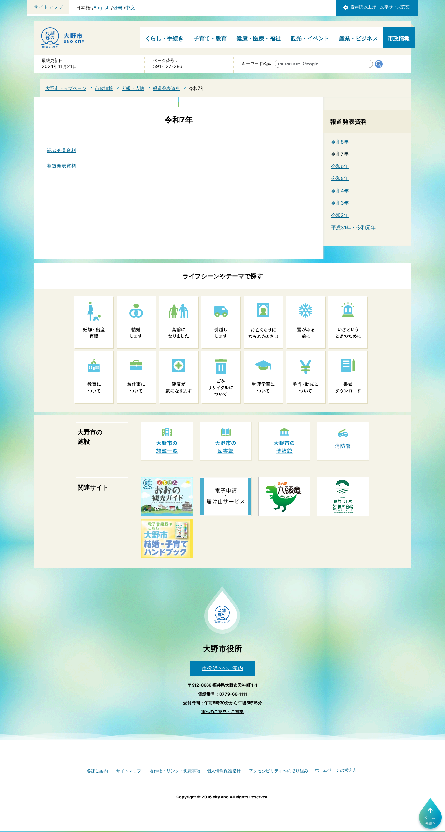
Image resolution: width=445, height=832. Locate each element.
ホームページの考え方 (336, 770)
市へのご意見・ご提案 (222, 711)
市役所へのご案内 (222, 668)
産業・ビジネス (358, 38)
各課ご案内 (97, 770)
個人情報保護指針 (224, 770)
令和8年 (340, 142)
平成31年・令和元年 (353, 227)
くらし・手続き (164, 38)
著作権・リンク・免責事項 (175, 770)
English (101, 8)
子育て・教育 (210, 38)
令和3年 (340, 203)
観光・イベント (310, 38)
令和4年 (340, 191)
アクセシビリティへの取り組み (278, 770)
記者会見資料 (61, 150)
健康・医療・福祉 (259, 38)
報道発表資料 (166, 88)
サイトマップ (48, 7)
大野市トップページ (65, 88)
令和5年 (340, 178)
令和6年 (340, 166)
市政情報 (399, 38)
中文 (130, 8)
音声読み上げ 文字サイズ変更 (380, 7)
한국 (117, 8)
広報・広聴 (133, 88)
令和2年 (340, 215)
